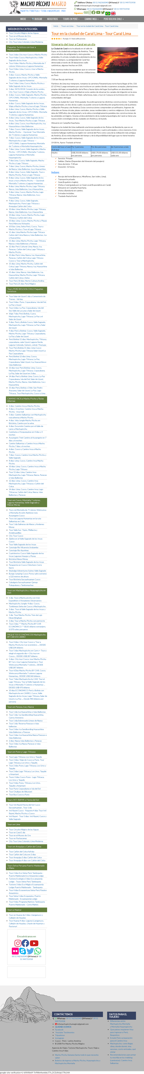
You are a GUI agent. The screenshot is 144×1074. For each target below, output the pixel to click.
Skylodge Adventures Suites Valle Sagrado (27, 570)
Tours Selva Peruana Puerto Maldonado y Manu (26, 866)
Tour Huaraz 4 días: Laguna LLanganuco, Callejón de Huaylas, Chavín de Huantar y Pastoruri (26, 923)
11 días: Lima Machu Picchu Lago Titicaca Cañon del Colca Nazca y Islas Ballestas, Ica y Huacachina (28, 235)
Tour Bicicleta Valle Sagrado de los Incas (26, 562)
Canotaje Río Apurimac (19, 550)
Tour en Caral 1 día (17, 832)
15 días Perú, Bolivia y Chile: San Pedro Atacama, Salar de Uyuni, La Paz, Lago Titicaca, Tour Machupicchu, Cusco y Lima (27, 390)
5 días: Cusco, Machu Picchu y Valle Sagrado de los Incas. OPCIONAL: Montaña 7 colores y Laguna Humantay (28, 78)
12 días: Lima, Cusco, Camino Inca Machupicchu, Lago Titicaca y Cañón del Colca (26, 484)
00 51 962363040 (100, 2)
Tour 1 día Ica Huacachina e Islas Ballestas (27, 712)
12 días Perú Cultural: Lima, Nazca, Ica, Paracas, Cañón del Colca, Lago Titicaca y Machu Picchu (27, 249)
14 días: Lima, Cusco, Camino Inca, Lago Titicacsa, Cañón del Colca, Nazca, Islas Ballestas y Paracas (26, 492)
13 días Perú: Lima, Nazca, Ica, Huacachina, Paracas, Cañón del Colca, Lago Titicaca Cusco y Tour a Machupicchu (27, 258)
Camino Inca (91, 19)
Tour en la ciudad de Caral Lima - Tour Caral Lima (97, 26)
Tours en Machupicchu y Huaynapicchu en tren (26, 591)
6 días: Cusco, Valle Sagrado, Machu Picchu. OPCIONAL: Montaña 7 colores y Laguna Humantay (28, 98)
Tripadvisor (60, 1035)
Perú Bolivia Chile (113, 19)
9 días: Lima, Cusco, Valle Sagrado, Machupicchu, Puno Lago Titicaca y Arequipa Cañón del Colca (24, 203)
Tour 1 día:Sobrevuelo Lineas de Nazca (25, 720)
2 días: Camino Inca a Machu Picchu (24, 406)
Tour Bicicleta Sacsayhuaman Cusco (24, 579)
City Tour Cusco (16, 536)
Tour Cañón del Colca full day (21, 851)
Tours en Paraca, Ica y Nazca (20, 707)
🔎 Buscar (36, 19)
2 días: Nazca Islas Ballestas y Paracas (25, 741)
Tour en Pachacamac (18, 39)
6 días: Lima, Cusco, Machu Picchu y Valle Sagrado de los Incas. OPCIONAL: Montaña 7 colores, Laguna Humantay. (28, 112)
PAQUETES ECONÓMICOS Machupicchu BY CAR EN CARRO (26, 635)
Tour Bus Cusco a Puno (19, 794)
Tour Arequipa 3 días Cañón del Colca (25, 857)
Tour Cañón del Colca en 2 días (22, 854)
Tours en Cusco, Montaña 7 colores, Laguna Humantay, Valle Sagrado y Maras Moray (23, 502)
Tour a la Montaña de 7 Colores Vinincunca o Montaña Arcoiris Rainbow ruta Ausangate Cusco (27, 513)
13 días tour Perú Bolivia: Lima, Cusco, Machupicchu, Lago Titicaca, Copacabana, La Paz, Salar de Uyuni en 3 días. (27, 371)
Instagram (59, 1038)
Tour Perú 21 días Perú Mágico (22, 283)
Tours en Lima (67, 26)
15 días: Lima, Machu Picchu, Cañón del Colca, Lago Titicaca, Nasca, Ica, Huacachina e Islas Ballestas (28, 266)
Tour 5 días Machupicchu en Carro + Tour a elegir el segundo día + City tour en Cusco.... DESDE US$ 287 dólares (27, 653)
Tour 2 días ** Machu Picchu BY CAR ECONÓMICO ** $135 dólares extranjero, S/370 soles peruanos (27, 627)
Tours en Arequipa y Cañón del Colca (24, 846)
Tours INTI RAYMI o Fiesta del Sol (23, 800)
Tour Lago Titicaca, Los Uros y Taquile (25, 757)
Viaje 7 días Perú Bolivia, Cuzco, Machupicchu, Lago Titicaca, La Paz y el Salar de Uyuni (26, 316)
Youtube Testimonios (64, 1032)
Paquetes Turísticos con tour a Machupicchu (21, 48)
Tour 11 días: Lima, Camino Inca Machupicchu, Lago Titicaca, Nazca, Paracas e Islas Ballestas (28, 475)
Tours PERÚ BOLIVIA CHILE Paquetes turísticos (25, 290)
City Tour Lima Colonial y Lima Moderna (26, 42)
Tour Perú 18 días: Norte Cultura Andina (26, 281)
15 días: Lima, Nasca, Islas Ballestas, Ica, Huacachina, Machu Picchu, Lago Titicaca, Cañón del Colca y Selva (27, 275)
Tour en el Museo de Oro (20, 36)
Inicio (23, 19)
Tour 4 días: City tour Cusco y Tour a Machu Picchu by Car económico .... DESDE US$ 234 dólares (27, 645)
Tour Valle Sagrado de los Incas (22, 544)
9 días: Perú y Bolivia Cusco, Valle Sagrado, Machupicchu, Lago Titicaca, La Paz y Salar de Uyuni (27, 325)
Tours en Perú (70, 19)
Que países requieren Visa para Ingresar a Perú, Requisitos (121, 1032)
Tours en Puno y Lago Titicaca (21, 752)
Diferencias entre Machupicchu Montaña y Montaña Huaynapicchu (121, 1024)
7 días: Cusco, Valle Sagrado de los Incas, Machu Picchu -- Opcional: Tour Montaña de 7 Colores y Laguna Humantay (27, 132)
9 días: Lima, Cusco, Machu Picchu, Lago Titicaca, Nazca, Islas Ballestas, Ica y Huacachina (26, 195)
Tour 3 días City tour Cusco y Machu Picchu (28, 54)
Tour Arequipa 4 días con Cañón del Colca (27, 860)
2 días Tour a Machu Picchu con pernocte (27, 621)
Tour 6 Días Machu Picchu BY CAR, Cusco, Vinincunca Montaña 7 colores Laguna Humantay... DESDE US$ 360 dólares (27, 673)
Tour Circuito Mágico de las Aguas (24, 33)
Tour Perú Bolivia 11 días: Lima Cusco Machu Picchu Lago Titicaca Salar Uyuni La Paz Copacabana (27, 351)
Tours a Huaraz (14, 910)
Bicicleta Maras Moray (18, 559)
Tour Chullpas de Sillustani (20, 791)
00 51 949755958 (127, 2)
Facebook (59, 1029)
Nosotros (52, 19)
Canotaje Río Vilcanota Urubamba (23, 547)
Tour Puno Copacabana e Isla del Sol (25, 788)
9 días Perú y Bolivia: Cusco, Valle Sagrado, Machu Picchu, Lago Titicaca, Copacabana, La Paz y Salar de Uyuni (27, 334)
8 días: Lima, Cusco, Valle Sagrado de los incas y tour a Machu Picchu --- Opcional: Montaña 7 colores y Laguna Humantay (26, 181)
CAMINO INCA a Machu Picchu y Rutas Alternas (25, 399)
